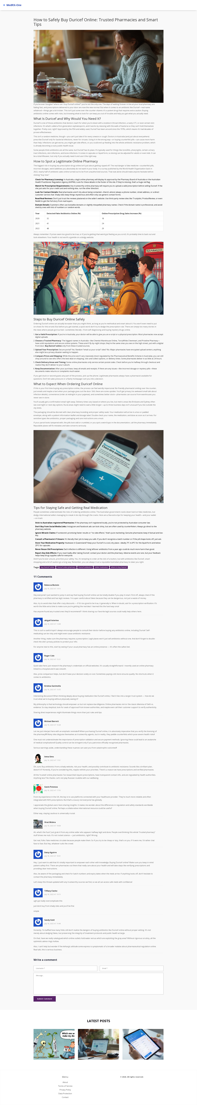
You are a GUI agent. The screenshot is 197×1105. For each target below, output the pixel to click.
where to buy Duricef (119, 567)
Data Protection (65, 1093)
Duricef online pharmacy (66, 567)
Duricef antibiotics (85, 567)
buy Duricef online (47, 567)
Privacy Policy (65, 1090)
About (65, 1082)
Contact (65, 1097)
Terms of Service (65, 1086)
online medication (101, 567)
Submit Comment (44, 999)
